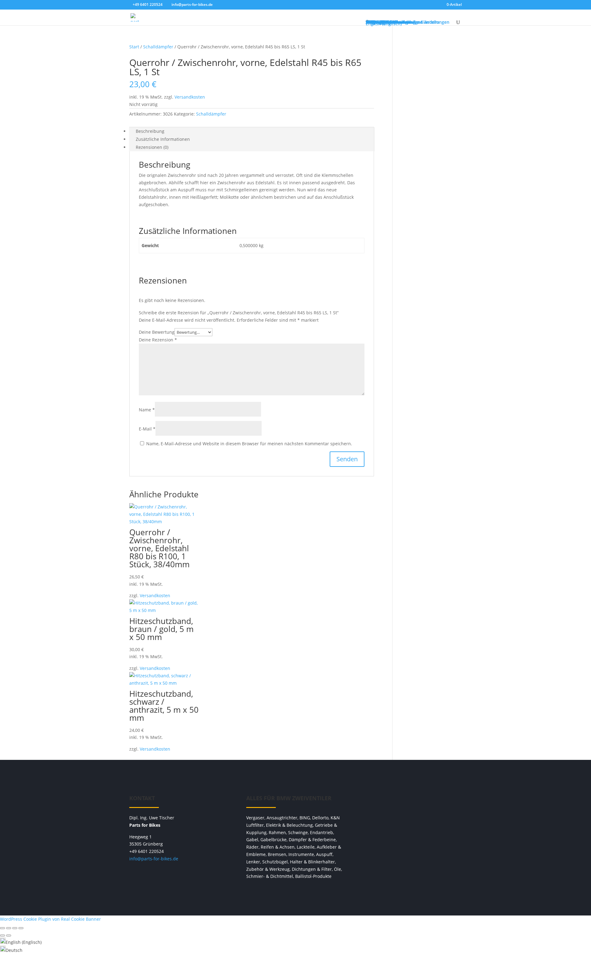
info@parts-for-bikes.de (153, 859)
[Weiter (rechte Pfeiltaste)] (8, 935)
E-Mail (147, 429)
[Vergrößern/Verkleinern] (2, 928)
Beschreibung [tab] (150, 131)
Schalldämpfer (158, 47)
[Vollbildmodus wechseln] (8, 928)
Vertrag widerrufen (412, 801)
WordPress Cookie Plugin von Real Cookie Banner (50, 919)
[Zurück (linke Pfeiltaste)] (2, 935)
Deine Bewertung (157, 332)
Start (134, 47)
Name (147, 410)
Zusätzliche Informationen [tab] (163, 139)
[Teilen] (14, 928)
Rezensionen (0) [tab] (152, 147)
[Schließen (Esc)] (20, 928)
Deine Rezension (158, 340)
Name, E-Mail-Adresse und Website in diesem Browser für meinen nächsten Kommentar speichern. (249, 443)
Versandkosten (190, 97)
